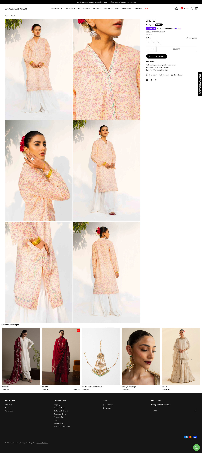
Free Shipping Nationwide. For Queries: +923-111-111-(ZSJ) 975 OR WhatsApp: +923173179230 (52, 2)
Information (10, 400)
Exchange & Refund (61, 411)
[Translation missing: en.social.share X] (152, 80)
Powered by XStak (42, 443)
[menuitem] (56, 8)
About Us (8, 405)
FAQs (55, 420)
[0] (195, 8)
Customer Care (60, 400)
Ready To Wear (83, 8)
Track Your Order (60, 414)
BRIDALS (96, 8)
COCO (117, 8)
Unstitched (69, 8)
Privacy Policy (59, 417)
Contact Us (9, 411)
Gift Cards (138, 8)
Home (7, 16)
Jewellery (107, 8)
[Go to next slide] (191, 360)
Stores (7, 408)
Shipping (148, 32)
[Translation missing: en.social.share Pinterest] (156, 80)
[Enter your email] (195, 410)
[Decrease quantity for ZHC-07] (148, 49)
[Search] (192, 8)
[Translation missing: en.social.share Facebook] (147, 80)
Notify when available (200, 84)
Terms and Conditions (62, 426)
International (58, 423)
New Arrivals (55, 8)
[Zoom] (68, 24)
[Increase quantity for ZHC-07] (153, 49)
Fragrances (126, 8)
